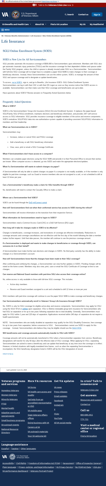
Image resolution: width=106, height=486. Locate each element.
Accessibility (8, 463)
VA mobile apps (35, 410)
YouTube (58, 418)
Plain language (9, 467)
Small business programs (13, 420)
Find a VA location (88, 436)
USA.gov (97, 467)
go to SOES (17, 82)
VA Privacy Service (64, 467)
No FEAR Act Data (83, 467)
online (25, 309)
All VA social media (62, 422)
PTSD (3, 403)
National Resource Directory (9, 431)
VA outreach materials (38, 431)
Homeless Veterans (10, 390)
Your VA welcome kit (37, 436)
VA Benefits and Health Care (15, 24)
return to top (7, 354)
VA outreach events (10, 424)
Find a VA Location (59, 24)
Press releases (60, 391)
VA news (58, 387)
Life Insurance (36, 36)
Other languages (28, 448)
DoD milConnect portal (38, 203)
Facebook (58, 400)
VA (2, 36)
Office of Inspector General (88, 463)
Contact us (83, 14)
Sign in (97, 14)
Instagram (58, 405)
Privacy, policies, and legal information (36, 467)
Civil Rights (21, 463)
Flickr (56, 413)
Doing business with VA (38, 422)
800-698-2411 (86, 414)
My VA (82, 24)
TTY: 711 (84, 419)
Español (5, 448)
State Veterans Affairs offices (37, 417)
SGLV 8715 (76, 328)
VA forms (32, 387)
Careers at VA (34, 427)
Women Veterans (9, 394)
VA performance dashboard (15, 471)
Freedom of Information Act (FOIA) (44, 463)
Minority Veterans (9, 399)
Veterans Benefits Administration (17, 36)
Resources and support (91, 399)
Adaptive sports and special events (10, 414)
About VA (39, 24)
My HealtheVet (97, 24)
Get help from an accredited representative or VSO (39, 402)
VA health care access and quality (39, 393)
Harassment (68, 463)
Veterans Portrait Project (41, 471)
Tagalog (14, 448)
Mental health (7, 408)
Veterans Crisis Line (89, 389)
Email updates (60, 396)
